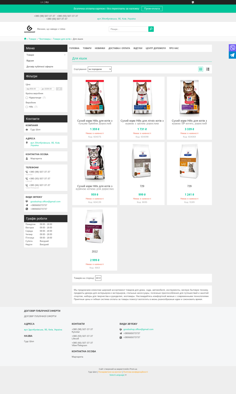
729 (142, 186)
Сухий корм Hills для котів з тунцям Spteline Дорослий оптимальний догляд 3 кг (94, 123)
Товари (32, 39)
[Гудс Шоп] (29, 29)
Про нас (174, 48)
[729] (142, 162)
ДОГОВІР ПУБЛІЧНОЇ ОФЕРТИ (40, 316)
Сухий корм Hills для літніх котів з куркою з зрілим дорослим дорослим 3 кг (142, 123)
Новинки (100, 48)
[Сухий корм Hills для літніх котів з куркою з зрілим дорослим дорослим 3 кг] (142, 97)
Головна (74, 48)
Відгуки (138, 48)
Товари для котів (61, 39)
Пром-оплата (152, 8)
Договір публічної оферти (39, 66)
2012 (95, 251)
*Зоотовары (45, 39)
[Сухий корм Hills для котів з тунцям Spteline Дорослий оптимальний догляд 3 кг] (94, 97)
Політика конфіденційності (135, 372)
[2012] (94, 227)
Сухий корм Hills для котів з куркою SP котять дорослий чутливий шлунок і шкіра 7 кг (189, 123)
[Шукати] (151, 29)
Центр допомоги (156, 48)
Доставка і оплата (119, 48)
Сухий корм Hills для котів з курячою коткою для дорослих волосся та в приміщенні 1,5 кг (94, 189)
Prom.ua (133, 369)
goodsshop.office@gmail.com (46, 201)
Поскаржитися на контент (110, 372)
